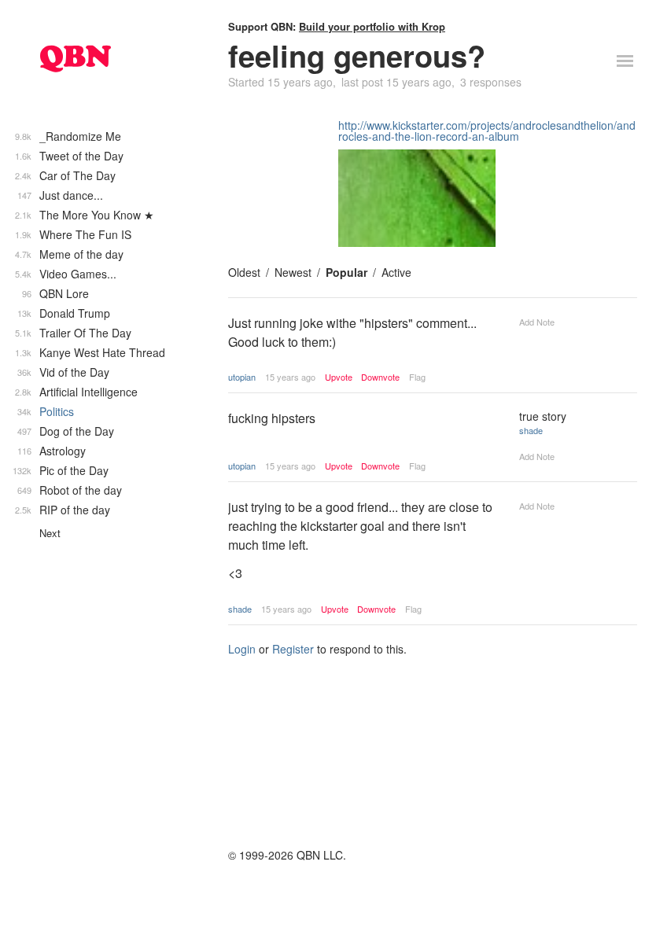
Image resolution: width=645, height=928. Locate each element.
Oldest (244, 272)
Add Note (537, 321)
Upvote (338, 377)
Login (242, 649)
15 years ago (290, 376)
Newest (293, 272)
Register (293, 649)
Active (396, 272)
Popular (346, 272)
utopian (242, 376)
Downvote (380, 377)
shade (531, 430)
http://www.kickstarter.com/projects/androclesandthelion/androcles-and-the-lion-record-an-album (487, 130)
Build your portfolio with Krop (372, 26)
